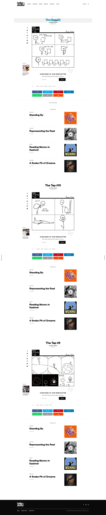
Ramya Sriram (53, 22)
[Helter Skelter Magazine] (21, 4)
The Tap (53, 16)
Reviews (30, 144)
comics (41, 86)
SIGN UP (62, 79)
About (18, 510)
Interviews (31, 112)
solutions (50, 86)
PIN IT (54, 47)
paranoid (45, 86)
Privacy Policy (24, 510)
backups (38, 86)
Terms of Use (31, 510)
